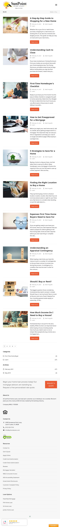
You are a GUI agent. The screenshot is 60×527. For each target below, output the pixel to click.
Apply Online (6, 455)
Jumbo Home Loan (8, 510)
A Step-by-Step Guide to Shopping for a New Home (43, 19)
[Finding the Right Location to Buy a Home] (15, 189)
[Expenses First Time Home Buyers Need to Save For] (15, 221)
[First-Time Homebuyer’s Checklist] (15, 90)
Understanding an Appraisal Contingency (41, 249)
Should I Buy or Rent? (40, 281)
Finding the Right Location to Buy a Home (43, 184)
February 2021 (9, 369)
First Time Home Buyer (11, 356)
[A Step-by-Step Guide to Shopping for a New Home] (15, 25)
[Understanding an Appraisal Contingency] (15, 254)
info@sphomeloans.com (12, 430)
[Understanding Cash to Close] (15, 56)
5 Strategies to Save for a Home (42, 152)
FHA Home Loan (7, 502)
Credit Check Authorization (11, 463)
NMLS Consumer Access (10, 474)
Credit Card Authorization (10, 459)
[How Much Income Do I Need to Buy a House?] (15, 319)
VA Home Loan (7, 506)
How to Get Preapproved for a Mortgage (42, 118)
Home (51, 12)
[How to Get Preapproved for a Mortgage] (15, 124)
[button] (56, 5)
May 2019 (8, 373)
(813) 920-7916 (9, 427)
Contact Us (6, 448)
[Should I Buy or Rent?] (15, 288)
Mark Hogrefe (48, 24)
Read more (34, 42)
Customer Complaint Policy (11, 485)
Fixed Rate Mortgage (9, 499)
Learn (33, 26)
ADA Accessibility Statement (11, 477)
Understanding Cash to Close (41, 51)
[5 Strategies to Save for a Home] (15, 157)
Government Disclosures (10, 481)
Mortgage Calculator (9, 470)
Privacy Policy (7, 488)
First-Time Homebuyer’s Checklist (42, 85)
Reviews (5, 466)
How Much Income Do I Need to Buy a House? (41, 314)
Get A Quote (6, 452)
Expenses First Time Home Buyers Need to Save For (43, 215)
